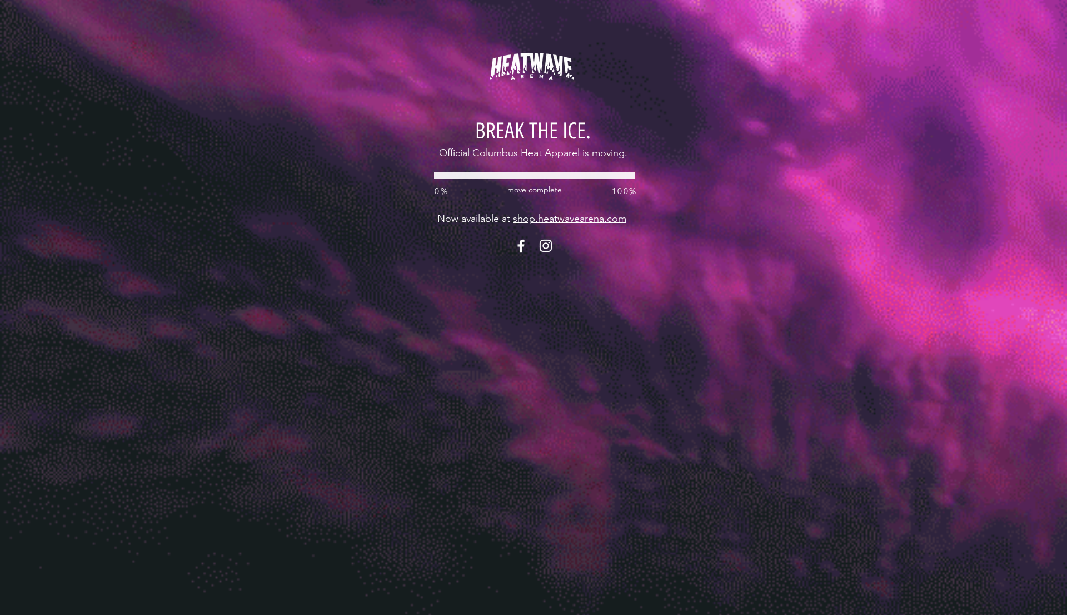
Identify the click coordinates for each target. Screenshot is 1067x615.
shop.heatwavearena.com (569, 218)
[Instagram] (545, 245)
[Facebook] (521, 246)
